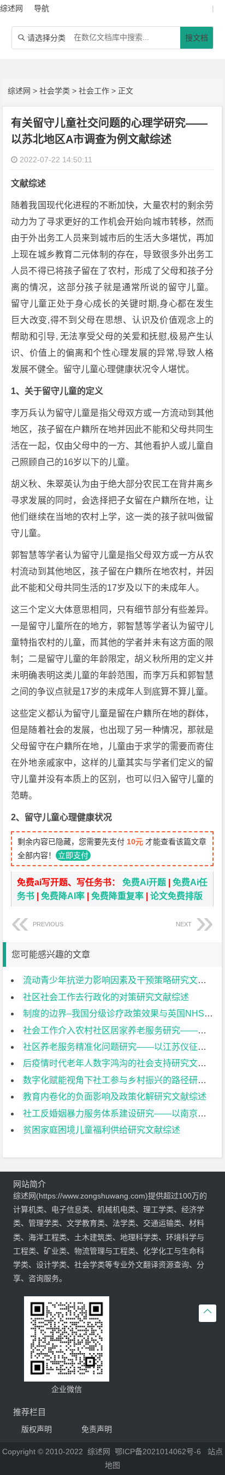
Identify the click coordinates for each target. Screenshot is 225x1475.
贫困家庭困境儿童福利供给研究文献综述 (101, 1130)
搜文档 (196, 37)
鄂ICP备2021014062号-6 (158, 1451)
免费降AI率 (63, 896)
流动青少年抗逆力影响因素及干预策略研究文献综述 (123, 980)
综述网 (19, 90)
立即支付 (73, 855)
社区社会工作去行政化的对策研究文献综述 (106, 997)
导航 (41, 8)
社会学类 (54, 90)
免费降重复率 (117, 896)
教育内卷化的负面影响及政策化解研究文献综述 (114, 1096)
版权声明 (36, 1429)
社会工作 (94, 90)
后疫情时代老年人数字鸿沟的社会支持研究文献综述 (123, 1063)
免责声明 (96, 1429)
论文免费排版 (176, 896)
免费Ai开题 (144, 882)
